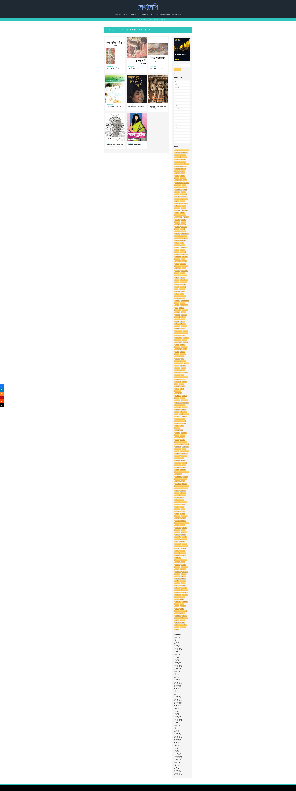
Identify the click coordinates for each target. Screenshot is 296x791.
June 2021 (176, 728)
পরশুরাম (182, 374)
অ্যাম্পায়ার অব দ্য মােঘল (179, 182)
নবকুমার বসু (177, 353)
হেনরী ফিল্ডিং (184, 624)
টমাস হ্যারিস (177, 321)
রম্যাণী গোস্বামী (183, 495)
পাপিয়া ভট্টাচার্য (177, 379)
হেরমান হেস (177, 627)
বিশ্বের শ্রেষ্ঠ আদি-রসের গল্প (179, 430)
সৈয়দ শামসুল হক (185, 594)
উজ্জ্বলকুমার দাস (184, 226)
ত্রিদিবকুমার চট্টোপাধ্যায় (178, 342)
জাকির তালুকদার (177, 300)
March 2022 (177, 714)
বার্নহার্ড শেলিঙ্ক (186, 414)
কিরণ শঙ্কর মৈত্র (178, 261)
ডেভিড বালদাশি (177, 328)
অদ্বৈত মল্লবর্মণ (178, 152)
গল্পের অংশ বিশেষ (177, 108)
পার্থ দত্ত (183, 379)
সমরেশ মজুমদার (183, 550)
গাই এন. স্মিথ (182, 272)
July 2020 (176, 745)
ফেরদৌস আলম (177, 409)
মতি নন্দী (187, 451)
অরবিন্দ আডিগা (177, 173)
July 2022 (176, 708)
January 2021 (177, 736)
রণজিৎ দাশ (177, 490)
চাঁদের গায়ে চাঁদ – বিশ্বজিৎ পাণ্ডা (156, 68)
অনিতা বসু (177, 154)
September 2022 (178, 705)
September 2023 (178, 688)
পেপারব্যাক (176, 118)
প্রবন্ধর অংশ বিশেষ (110, 66)
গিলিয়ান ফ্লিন (184, 275)
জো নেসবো (183, 312)
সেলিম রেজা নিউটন (184, 587)
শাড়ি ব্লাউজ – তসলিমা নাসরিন (134, 144)
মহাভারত (177, 458)
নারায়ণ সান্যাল (183, 360)
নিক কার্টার (177, 363)
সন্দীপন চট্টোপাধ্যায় (183, 548)
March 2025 (177, 660)
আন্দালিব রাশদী (177, 196)
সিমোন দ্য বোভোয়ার (184, 566)
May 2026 (176, 642)
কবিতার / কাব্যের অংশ (178, 99)
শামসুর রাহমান (184, 527)
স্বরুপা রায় (177, 608)
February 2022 (177, 716)
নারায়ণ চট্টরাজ (177, 360)
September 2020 (178, 742)
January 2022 (177, 717)
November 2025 (178, 649)
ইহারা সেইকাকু (177, 226)
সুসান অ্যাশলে (177, 585)
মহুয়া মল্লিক (177, 460)
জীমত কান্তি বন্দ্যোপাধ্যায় (184, 305)
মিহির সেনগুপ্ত (177, 481)
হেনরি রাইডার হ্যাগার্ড (178, 624)
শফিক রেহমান (183, 520)
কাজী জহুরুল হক (185, 256)
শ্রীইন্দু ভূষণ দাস (184, 539)
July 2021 (176, 727)
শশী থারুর (177, 525)
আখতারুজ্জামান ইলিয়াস (178, 189)
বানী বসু (181, 414)
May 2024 (176, 676)
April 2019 (176, 768)
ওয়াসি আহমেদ (183, 240)
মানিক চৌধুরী (184, 462)
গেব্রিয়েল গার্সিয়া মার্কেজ (184, 279)
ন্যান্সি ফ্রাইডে (177, 374)
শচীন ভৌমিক (177, 520)
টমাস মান (183, 319)
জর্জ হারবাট (177, 298)
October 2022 (177, 703)
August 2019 (177, 762)
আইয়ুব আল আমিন (178, 187)
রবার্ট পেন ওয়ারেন (183, 490)
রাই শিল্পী (177, 497)
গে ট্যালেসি (177, 279)
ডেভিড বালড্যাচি (184, 326)
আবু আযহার (177, 201)
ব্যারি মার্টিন (177, 439)
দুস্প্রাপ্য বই (177, 111)
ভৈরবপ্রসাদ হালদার (185, 446)
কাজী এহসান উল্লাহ (178, 256)
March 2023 (177, 696)
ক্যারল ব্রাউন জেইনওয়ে (184, 270)
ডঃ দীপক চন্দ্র (177, 323)
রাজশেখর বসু (181, 497)
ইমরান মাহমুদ (177, 224)
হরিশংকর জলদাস (178, 613)
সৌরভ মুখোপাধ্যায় (185, 601)
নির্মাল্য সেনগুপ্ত (178, 367)
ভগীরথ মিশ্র (184, 441)
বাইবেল (176, 414)
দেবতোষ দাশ (182, 344)
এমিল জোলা (184, 235)
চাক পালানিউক (183, 286)
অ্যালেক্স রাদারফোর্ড (178, 184)
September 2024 (178, 670)
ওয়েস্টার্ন (182, 242)
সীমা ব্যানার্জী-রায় (183, 569)
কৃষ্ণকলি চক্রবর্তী (183, 263)
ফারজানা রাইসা (185, 407)
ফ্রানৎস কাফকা (184, 409)
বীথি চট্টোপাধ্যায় (177, 432)
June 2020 (176, 747)
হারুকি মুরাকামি (185, 615)
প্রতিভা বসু (177, 388)
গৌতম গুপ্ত (177, 282)
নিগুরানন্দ (182, 363)
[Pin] (2, 397)
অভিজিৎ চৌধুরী (177, 166)
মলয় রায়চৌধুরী (177, 455)
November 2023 (178, 685)
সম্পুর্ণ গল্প (156, 19)
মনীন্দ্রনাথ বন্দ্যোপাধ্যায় (184, 453)
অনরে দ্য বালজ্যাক (184, 152)
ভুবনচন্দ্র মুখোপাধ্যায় (178, 446)
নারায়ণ (182, 358)
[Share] (2, 386)
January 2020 (177, 754)
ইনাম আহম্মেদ (183, 219)
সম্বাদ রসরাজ (177, 555)
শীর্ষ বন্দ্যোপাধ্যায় (178, 532)
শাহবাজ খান (183, 529)
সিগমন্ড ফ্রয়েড (177, 564)
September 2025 (178, 653)
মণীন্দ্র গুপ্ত (177, 451)
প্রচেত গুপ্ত (182, 386)
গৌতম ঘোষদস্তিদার (183, 282)
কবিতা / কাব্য (177, 96)
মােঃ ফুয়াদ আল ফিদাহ (178, 476)
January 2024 (177, 682)
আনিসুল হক (177, 194)
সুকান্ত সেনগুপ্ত (185, 571)
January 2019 (177, 773)
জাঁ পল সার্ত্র (182, 298)
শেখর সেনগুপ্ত (177, 539)
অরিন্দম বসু (183, 173)
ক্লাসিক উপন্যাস (177, 105)
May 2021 (176, 730)
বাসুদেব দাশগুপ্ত (177, 416)
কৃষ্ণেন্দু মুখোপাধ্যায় (178, 268)
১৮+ (138, 19)
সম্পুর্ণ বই (176, 139)
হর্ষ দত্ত (183, 613)
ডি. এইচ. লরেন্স (183, 323)
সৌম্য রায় (177, 599)
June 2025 (176, 656)
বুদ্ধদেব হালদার (182, 437)
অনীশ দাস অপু (184, 157)
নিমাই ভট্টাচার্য (186, 363)
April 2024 (176, 677)
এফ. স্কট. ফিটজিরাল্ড (178, 235)
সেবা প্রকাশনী (183, 585)
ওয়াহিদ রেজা (177, 242)
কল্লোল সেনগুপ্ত (178, 254)
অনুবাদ (151, 19)
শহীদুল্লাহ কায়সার (178, 527)
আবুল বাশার (185, 203)
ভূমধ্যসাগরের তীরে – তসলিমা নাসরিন (114, 106)
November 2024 (178, 666)
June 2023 (176, 691)
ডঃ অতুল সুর (182, 321)
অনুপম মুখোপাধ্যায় (183, 159)
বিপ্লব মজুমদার (184, 423)
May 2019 (176, 767)
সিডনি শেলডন (183, 564)
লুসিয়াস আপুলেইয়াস (178, 511)
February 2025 (177, 662)
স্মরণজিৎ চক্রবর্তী (178, 610)
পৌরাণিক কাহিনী (177, 121)
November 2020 (178, 739)
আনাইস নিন (185, 189)
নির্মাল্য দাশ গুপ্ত (183, 365)
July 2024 (176, 673)
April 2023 (176, 694)
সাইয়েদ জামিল (183, 555)
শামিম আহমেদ (177, 529)
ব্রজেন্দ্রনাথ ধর (182, 439)
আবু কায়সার (182, 201)
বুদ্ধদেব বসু (177, 437)
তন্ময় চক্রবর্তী (185, 330)
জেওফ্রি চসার (181, 307)
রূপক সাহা (177, 506)
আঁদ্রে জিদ (184, 184)
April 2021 (176, 731)
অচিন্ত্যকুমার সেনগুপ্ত (178, 150)
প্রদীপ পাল (182, 388)
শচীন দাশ (184, 518)
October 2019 (177, 759)
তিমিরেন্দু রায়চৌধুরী (186, 337)
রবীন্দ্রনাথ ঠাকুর (183, 492)
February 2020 (177, 753)
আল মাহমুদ (177, 212)
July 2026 (176, 639)
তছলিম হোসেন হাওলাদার (179, 330)
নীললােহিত (183, 370)
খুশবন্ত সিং (177, 272)
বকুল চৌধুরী (177, 411)
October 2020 (177, 741)
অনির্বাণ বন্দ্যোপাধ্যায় (183, 154)
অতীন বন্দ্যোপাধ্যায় (185, 150)
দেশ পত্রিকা (177, 351)
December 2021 (178, 719)
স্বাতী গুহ (182, 608)
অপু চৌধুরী (183, 161)
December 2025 (178, 648)
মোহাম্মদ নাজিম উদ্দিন (178, 488)
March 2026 (177, 645)
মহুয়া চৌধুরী (181, 458)
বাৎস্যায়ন (177, 418)
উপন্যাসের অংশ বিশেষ (178, 93)
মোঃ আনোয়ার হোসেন (178, 485)
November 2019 (178, 758)
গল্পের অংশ (163, 19)
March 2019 (177, 770)
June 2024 (176, 674)
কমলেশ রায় (182, 249)
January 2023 (177, 699)
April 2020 (176, 750)
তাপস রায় (183, 335)
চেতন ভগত (177, 293)
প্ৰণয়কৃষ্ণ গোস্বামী (178, 407)
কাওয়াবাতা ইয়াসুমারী (184, 254)
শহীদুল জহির (182, 525)
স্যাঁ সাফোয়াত (184, 610)
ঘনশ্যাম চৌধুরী (183, 284)
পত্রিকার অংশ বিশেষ (178, 115)
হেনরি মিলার (182, 622)
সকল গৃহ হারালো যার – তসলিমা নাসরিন (136, 106)
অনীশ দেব (177, 159)
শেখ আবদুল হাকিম (178, 536)
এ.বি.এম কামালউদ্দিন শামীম (185, 233)
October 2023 (177, 687)
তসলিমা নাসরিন (177, 335)
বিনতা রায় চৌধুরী (182, 418)
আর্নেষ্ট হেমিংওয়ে (178, 210)
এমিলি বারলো (177, 238)
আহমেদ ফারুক (186, 217)
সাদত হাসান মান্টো (178, 557)
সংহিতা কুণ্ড (184, 543)
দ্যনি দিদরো (182, 351)
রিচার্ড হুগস (177, 504)
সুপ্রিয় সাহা (183, 578)
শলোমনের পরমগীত (185, 522)
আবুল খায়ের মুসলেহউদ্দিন (179, 203)
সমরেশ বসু (177, 550)
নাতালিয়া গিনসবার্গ (183, 353)
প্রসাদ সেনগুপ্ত (177, 400)
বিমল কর (182, 425)
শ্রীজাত (176, 541)
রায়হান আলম (177, 502)
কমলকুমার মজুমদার (183, 247)
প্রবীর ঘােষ (177, 397)
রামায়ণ (182, 499)
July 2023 (176, 690)
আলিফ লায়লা (182, 212)
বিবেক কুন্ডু (177, 425)
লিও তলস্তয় (182, 506)
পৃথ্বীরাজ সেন (177, 386)
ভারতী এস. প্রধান (185, 444)
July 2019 (176, 764)
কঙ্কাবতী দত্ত (177, 245)
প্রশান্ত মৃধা (182, 397)
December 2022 (178, 700)
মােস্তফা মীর (185, 476)
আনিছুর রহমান (183, 191)
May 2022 (176, 711)
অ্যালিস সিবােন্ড (186, 182)
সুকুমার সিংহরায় (177, 573)
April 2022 (176, 713)
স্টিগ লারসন (177, 606)
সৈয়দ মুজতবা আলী (178, 592)
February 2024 (177, 680)
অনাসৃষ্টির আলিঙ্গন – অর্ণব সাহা (113, 68)
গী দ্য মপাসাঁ (177, 277)
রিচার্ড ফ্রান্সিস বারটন (183, 502)
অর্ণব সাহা (177, 175)
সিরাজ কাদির (177, 569)
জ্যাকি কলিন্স (177, 316)
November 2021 (178, 720)
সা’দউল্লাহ (183, 562)
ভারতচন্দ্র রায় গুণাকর (178, 444)
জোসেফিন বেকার (178, 314)
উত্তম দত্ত (182, 228)
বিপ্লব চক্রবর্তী (177, 423)
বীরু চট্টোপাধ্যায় (184, 432)
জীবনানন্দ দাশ (177, 305)
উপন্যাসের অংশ (144, 19)
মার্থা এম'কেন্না (183, 467)
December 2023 (178, 683)
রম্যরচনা (176, 133)
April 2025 (176, 659)
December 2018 (178, 774)
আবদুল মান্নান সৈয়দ (184, 196)
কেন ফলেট (184, 268)
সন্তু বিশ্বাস (177, 548)
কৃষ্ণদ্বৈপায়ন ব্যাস (178, 265)
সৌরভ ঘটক (181, 599)
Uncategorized (177, 81)
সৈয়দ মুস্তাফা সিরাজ (185, 592)
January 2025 (177, 663)
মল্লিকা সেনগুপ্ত (184, 455)
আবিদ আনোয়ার (185, 198)
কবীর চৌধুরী (177, 247)
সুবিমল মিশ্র (177, 580)
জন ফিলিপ (182, 293)
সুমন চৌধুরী (183, 583)
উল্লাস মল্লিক (177, 231)
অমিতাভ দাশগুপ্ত (183, 168)
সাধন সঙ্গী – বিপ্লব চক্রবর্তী (133, 68)
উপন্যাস (176, 90)
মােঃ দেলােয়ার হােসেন (178, 474)
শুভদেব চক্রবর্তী (183, 534)
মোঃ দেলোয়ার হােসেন (186, 485)
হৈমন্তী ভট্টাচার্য (183, 627)
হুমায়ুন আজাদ (177, 622)
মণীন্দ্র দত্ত (182, 451)
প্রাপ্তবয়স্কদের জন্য (178, 402)
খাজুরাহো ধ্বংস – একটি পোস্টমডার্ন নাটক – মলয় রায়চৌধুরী (158, 107)
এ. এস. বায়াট (177, 233)
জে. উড (176, 307)
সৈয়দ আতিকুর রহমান (178, 594)
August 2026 (177, 637)
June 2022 (176, 710)
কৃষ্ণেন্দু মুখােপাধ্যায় (185, 265)
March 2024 (177, 679)
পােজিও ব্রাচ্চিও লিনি (178, 381)
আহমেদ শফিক (177, 219)
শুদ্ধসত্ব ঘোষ (177, 534)
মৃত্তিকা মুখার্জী (184, 483)
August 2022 (177, 707)
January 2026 (177, 646)
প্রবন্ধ (176, 124)
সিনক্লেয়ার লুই (177, 566)
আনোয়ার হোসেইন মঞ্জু (183, 194)
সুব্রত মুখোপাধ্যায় (183, 580)
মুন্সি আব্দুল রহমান (178, 483)
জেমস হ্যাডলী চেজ (185, 309)
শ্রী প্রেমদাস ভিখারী (178, 543)
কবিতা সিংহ (183, 245)
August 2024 (177, 671)
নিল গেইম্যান (183, 367)
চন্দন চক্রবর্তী (177, 286)
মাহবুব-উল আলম (183, 469)
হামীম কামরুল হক (178, 615)
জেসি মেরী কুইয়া (178, 312)
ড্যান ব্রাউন (183, 328)
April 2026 (176, 643)
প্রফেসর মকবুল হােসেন (178, 393)
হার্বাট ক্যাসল (177, 617)
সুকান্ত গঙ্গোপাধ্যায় (178, 571)
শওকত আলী (177, 513)
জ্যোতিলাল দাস (183, 316)
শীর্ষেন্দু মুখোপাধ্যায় (184, 532)
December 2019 (178, 756)
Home (133, 19)
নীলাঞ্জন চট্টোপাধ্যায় (178, 372)
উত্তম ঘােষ (177, 228)
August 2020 (177, 744)
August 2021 (177, 725)
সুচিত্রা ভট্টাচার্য (184, 573)
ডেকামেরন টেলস (178, 326)
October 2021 (177, 722)
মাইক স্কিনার (183, 460)
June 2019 (176, 765)
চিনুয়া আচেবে (177, 291)
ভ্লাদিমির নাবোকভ (178, 448)
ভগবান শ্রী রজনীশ (178, 441)
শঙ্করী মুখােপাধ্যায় (178, 518)
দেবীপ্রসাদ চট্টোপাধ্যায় (178, 349)
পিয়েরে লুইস (184, 381)
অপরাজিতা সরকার (178, 161)
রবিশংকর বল (177, 492)
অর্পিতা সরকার (182, 175)
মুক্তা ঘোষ (183, 481)
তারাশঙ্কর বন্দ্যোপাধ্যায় (178, 337)
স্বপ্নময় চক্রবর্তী (183, 606)
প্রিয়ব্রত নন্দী (183, 404)
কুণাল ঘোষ (177, 263)
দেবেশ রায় (185, 349)
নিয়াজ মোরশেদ (177, 370)
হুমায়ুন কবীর (177, 620)
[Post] (2, 405)
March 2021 (177, 733)
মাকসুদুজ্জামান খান (178, 462)
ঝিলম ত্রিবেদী (177, 319)
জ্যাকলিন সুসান (184, 314)
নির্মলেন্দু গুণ (177, 365)
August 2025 (177, 654)
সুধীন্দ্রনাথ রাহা (183, 576)
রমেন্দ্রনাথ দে (177, 495)
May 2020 (176, 748)
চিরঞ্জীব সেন (182, 291)
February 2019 (177, 771)
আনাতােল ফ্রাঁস (177, 191)
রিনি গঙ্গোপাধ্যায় (183, 504)
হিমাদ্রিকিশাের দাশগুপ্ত (184, 617)
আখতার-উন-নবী (184, 187)
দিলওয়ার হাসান (186, 342)
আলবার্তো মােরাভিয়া (184, 210)
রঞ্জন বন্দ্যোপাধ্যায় (185, 488)
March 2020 (177, 751)
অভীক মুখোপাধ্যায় (184, 166)
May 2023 (176, 693)
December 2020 (178, 737)
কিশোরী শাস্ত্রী (184, 261)
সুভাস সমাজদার (177, 583)
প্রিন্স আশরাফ (177, 404)
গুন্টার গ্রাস (182, 277)
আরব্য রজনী (176, 87)
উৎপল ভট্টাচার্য (183, 231)
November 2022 (178, 702)
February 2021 (177, 734)
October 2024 (177, 668)
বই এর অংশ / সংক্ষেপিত (178, 130)
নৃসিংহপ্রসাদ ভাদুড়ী (185, 372)
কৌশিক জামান (177, 270)
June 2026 (176, 640)
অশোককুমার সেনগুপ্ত (178, 180)
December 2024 (178, 665)
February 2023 (177, 697)
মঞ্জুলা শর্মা (184, 448)
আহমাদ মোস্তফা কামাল (179, 217)
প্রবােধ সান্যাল (185, 395)
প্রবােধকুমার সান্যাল (178, 395)
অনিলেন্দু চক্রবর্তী (178, 157)
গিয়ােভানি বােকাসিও (178, 275)
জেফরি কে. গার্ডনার (178, 309)
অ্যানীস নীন (184, 180)
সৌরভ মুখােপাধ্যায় (178, 601)
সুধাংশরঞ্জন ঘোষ (177, 576)
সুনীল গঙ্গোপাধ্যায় (178, 578)
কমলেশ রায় (177, 249)
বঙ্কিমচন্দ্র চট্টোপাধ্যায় (183, 411)
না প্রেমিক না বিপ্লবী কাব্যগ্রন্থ (180, 356)
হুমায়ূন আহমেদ (183, 620)
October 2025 (177, 651)
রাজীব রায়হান (177, 499)
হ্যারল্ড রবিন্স (177, 629)
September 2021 (178, 724)
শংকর (183, 511)
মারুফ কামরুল (177, 467)
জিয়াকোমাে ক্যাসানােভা (185, 300)
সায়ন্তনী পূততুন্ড (177, 562)
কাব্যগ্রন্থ (176, 102)
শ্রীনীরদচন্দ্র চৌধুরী (182, 541)
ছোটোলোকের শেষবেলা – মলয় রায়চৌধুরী (115, 144)
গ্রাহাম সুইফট (177, 284)
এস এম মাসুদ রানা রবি (184, 238)
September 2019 (178, 761)
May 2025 (176, 657)
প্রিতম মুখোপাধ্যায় (185, 402)
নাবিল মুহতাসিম (177, 358)
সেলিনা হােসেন (177, 587)
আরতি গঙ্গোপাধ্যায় (178, 205)
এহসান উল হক (177, 240)
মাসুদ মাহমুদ (177, 469)
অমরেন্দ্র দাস (177, 168)
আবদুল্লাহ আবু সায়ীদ (178, 198)
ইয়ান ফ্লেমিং (183, 224)
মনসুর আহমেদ (177, 453)
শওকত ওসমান (183, 513)
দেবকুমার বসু (177, 344)
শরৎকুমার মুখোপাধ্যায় (178, 522)
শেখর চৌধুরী (184, 536)
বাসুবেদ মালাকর (184, 416)
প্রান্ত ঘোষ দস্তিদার (184, 400)
